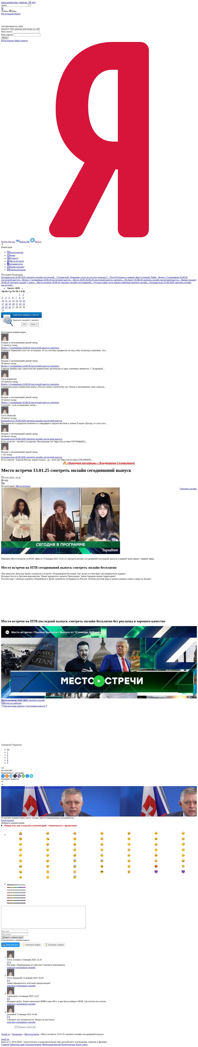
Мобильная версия (51, 1044)
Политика (17, 1034)
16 (24, 301)
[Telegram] (11, 776)
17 (3, 304)
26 (10, 307)
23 (24, 304)
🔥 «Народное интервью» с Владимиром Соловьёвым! (99, 462)
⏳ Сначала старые (54, 945)
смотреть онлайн (23, 700)
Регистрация (7, 14)
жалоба (31, 967)
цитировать (22, 967)
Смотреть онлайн (188, 488)
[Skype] (31, 776)
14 (17, 301)
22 (20, 304)
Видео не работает (12, 703)
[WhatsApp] (23, 776)
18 (6, 304)
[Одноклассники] (7, 776)
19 (10, 304)
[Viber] (19, 776)
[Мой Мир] (27, 776)
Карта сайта (82, 1044)
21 (17, 304)
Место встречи (23, 486)
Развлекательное (33, 1044)
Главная (5, 1044)
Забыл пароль (21, 40)
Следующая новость (35, 706)
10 (3, 301)
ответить (11, 967)
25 (6, 307)
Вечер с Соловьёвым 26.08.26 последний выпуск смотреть (30, 402)
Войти (17, 14)
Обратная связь (17, 1044)
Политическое (68, 1044)
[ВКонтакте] (3, 776)
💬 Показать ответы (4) (25, 1027)
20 (13, 304)
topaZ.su (5, 1039)
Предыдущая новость (14, 706)
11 (6, 301)
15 (20, 301)
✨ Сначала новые (31, 945)
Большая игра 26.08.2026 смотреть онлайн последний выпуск (31, 420)
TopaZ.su (5, 1034)
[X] (15, 776)
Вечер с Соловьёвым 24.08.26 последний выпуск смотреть (30, 348)
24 (3, 307)
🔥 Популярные (10, 945)
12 (10, 301)
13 (13, 301)
